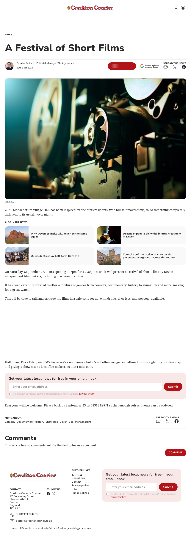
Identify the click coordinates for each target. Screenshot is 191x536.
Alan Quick (26, 63)
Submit (173, 387)
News (8, 34)
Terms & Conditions (78, 476)
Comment (175, 452)
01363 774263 (28, 514)
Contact (76, 482)
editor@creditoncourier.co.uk (34, 521)
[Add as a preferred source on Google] (149, 66)
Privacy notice (86, 393)
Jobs (74, 489)
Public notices (80, 493)
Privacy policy (80, 485)
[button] (7, 8)
